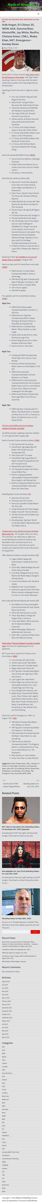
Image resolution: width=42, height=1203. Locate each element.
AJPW (3, 1053)
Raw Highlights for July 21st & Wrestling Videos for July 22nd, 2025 (20, 872)
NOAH (4, 1116)
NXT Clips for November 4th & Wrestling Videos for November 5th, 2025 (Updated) (20, 828)
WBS (15, 656)
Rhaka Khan (35, 768)
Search (35, 932)
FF (3, 93)
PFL (3, 1129)
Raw (3, 1139)
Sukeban (4, 1168)
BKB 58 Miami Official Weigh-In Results (14, 961)
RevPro (27, 768)
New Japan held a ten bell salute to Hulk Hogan (20, 76)
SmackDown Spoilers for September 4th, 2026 (16, 949)
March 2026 (5, 998)
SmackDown (28, 19)
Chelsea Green (21, 763)
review (4, 1142)
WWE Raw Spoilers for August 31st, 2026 (14, 953)
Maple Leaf (5, 1099)
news (8, 768)
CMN (37, 440)
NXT (12, 768)
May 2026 (5, 991)
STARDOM (5, 1165)
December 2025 (7, 1008)
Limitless (5, 1093)
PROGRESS (5, 1135)
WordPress (32, 1200)
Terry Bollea (26, 771)
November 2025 (7, 1011)
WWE (3, 21)
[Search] (38, 13)
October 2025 (6, 1014)
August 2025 (6, 1021)
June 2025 (5, 1027)
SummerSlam (16, 771)
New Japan (15, 19)
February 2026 (6, 1001)
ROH (3, 1149)
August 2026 (6, 981)
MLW (3, 1103)
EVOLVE (4, 1080)
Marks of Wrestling (21, 4)
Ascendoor (13, 1200)
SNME (4, 1162)
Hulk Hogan (14, 766)
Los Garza (29, 766)
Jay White (22, 766)
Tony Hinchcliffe (16, 773)
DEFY (3, 1070)
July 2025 (5, 1024)
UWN (3, 1182)
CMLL (10, 19)
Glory (3, 1083)
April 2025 (5, 1034)
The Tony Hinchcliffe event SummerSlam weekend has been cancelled (17, 427)
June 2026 (5, 988)
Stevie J (6, 48)
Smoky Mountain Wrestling (10, 1158)
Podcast (4, 1132)
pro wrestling (19, 768)
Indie (3, 1086)
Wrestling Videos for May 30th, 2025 (16, 918)
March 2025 (5, 1037)
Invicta (4, 1089)
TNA (34, 19)
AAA (3, 19)
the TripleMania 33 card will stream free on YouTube (19, 258)
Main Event (5, 1096)
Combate (4, 1066)
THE (3, 1172)
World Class (5, 1185)
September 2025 (7, 1017)
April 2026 (5, 994)
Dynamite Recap (7, 1073)
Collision (34, 763)
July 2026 (5, 985)
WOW (37, 19)
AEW (6, 19)
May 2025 (5, 1031)
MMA (3, 1106)
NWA (3, 1119)
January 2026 (6, 1004)
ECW (3, 1076)
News (21, 19)
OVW (3, 1126)
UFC (3, 1178)
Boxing (4, 1057)
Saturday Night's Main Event (10, 1152)
